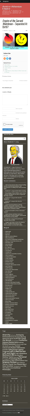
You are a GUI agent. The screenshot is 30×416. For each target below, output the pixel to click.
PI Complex (5, 359)
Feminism (12, 344)
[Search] (24, 139)
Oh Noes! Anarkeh (23, 80)
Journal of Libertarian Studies (13, 283)
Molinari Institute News (11, 303)
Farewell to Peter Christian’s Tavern (14, 211)
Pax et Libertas (9, 310)
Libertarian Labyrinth (11, 295)
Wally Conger (8, 323)
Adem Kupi (8, 231)
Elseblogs (21, 342)
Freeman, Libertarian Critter (12, 264)
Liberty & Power (9, 299)
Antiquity (20, 335)
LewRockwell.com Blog (11, 293)
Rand (20, 359)
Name (19, 108)
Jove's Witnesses (18, 348)
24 (7, 391)
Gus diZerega (8, 271)
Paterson (15, 357)
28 (21, 391)
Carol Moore (8, 250)
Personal (23, 357)
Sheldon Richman (9, 318)
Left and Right (8, 353)
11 (11, 387)
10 (7, 387)
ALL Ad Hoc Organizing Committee (14, 239)
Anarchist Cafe (9, 242)
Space (18, 362)
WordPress (9, 412)
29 (24, 391)
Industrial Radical (9, 277)
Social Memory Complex (11, 320)
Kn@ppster (8, 288)
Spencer (22, 362)
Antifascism (13, 335)
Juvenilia (5, 349)
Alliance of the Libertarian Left (13, 241)
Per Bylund (8, 312)
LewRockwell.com (10, 291)
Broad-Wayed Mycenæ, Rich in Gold (13, 219)
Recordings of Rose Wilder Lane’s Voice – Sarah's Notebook (15, 193)
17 (7, 389)
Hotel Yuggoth (9, 274)
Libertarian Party (9, 296)
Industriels (6, 348)
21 (21, 389)
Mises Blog (8, 301)
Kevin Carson (8, 287)
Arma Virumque (16, 337)
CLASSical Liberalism (10, 257)
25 (11, 391)
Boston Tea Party (10, 249)
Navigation (6, 1)
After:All (7, 233)
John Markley (8, 280)
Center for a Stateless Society (13, 253)
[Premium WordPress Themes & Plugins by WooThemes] (20, 412)
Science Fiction (7, 76)
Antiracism (6, 337)
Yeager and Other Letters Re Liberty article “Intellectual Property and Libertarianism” (14, 223)
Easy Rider (15, 216)
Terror (5, 364)
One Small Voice (9, 309)
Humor (17, 346)
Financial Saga (19, 344)
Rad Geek (7, 315)
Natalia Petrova (9, 306)
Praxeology (13, 359)
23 (4, 391)
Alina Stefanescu (9, 237)
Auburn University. (16, 168)
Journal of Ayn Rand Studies (12, 282)
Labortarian (13, 349)
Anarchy (6, 334)
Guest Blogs (12, 346)
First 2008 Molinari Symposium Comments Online (15, 207)
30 (4, 393)
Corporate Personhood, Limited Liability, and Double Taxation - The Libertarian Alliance (13, 206)
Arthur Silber (8, 245)
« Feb (3, 396)
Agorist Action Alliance (11, 236)
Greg (6, 210)
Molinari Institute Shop (11, 304)
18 (11, 389)
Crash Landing (9, 258)
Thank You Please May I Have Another (14, 365)
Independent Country (11, 276)
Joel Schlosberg (9, 279)
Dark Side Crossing (21, 190)
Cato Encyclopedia (15, 340)
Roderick (6, 30)
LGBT (17, 353)
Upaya (7, 322)
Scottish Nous (9, 317)
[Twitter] (7, 58)
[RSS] (5, 58)
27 (17, 391)
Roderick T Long (9, 197)
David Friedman (9, 260)
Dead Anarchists (9, 263)
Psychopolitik (8, 314)
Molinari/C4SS (8, 355)
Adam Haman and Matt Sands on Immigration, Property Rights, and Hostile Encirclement (15, 215)
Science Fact (23, 360)
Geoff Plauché (8, 268)
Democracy (13, 342)
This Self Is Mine (18, 224)
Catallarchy (8, 252)
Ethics (5, 344)
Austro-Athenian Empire (12, 7)
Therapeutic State (18, 366)
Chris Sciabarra (9, 255)
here (7, 175)
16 (4, 389)
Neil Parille (8, 307)
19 (14, 389)
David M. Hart (9, 261)
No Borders (19, 355)
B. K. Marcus (8, 247)
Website (17, 118)
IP (11, 348)
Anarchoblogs (9, 244)
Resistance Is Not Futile (10, 360)
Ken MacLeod (8, 285)
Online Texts (7, 357)
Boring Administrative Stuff (14, 338)
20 (17, 389)
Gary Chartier (8, 266)
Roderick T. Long (9, 190)
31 (7, 393)
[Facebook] (10, 58)
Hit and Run (8, 272)
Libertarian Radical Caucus (12, 298)
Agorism (7, 234)
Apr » (7, 396)
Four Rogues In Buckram (8, 80)
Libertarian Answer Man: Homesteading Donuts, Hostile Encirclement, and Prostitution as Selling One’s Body (15, 186)
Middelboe (23, 353)
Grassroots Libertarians (11, 269)
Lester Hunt (8, 290)
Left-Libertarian (17, 351)
